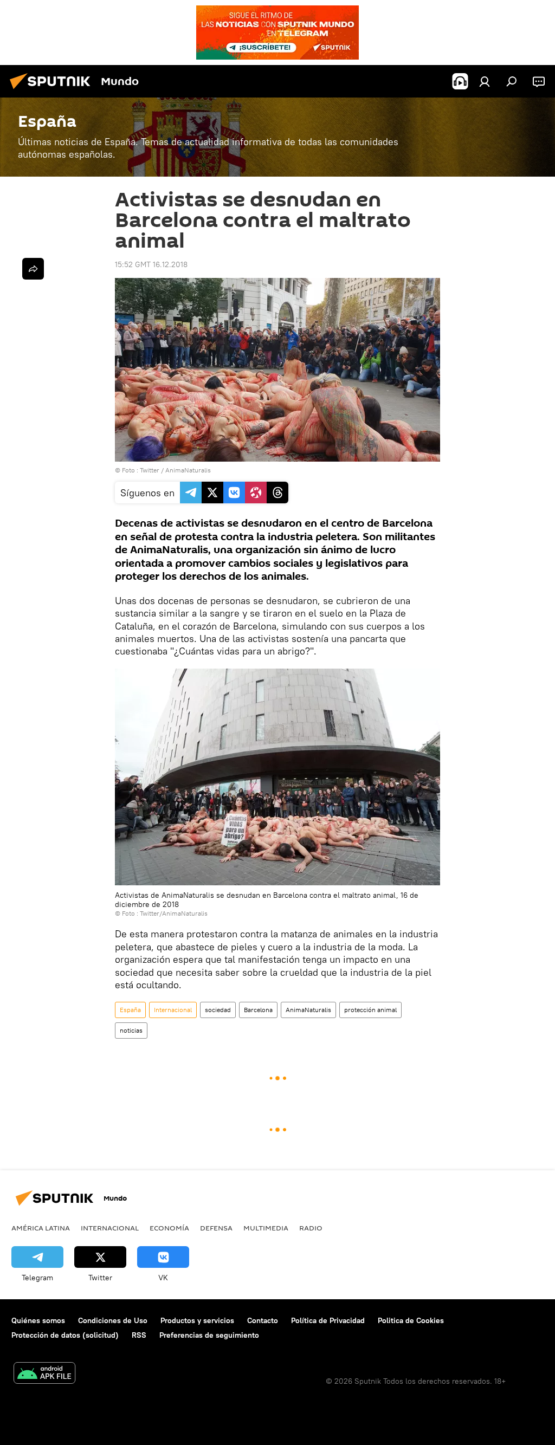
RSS (139, 1335)
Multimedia (265, 1228)
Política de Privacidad (328, 1320)
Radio (310, 1228)
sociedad (218, 1010)
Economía (169, 1228)
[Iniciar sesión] (484, 81)
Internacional (173, 1010)
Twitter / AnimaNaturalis (175, 470)
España (130, 1010)
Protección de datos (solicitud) (65, 1335)
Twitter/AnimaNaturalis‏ (174, 913)
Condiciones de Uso (112, 1320)
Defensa (216, 1228)
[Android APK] (44, 1374)
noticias (131, 1030)
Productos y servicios (197, 1320)
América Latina (40, 1228)
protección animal (370, 1010)
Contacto (262, 1320)
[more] (33, 269)
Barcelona (258, 1010)
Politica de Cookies (411, 1320)
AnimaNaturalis (308, 1010)
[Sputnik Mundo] (53, 90)
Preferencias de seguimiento (209, 1335)
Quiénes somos (38, 1320)
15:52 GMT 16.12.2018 (151, 264)
